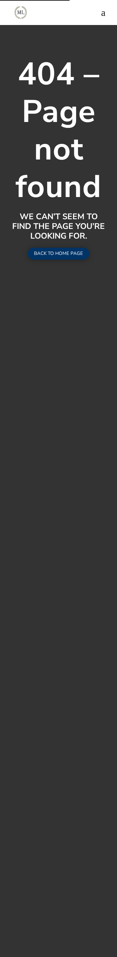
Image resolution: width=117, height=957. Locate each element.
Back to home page (58, 253)
